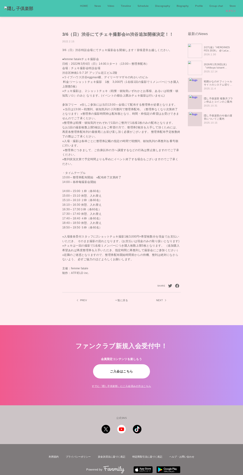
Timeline (126, 5)
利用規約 (54, 456)
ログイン (231, 10)
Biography (183, 5)
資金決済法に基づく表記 (111, 456)
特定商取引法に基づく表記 (147, 456)
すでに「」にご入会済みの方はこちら (121, 386)
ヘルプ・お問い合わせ (181, 456)
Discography (162, 5)
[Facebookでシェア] (177, 285)
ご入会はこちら (121, 371)
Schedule (143, 5)
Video (110, 5)
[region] (212, 85)
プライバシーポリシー (78, 456)
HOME (84, 5)
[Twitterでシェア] (170, 285)
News (97, 5)
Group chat (216, 5)
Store (232, 5)
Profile (199, 5)
